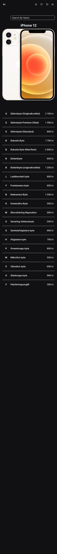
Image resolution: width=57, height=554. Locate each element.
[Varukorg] (47, 4)
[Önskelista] (41, 4)
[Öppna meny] (52, 4)
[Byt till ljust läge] (36, 4)
